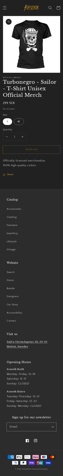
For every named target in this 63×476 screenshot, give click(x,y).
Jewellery (12, 233)
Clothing (12, 217)
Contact (11, 320)
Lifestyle (12, 241)
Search (11, 272)
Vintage (11, 249)
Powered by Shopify (40, 469)
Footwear (12, 225)
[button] (5, 8)
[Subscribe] (52, 427)
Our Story (12, 304)
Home (10, 280)
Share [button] (10, 174)
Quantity (7, 129)
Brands (11, 288)
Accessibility (14, 312)
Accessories (14, 209)
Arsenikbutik (27, 469)
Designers (13, 296)
